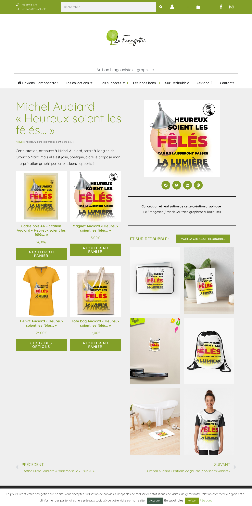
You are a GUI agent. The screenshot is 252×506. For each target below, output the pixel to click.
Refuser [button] (191, 500)
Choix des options (41, 345)
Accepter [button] (155, 500)
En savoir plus (173, 500)
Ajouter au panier (41, 254)
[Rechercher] (161, 7)
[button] (165, 185)
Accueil (20, 141)
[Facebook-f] (221, 7)
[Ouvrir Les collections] (91, 82)
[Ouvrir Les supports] (123, 82)
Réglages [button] (206, 500)
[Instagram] (231, 7)
